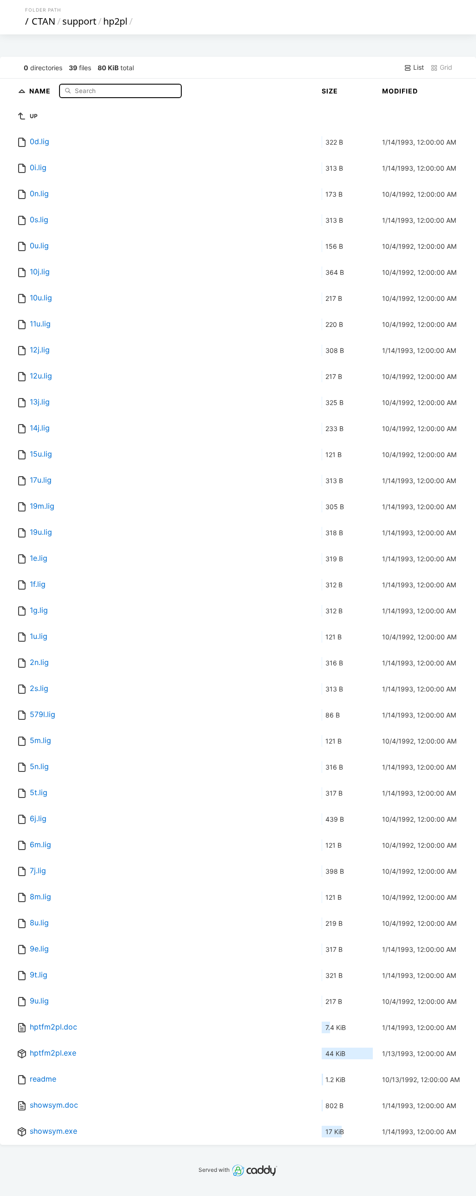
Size (330, 91)
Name (41, 90)
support (79, 21)
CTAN (43, 21)
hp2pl (115, 21)
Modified (400, 91)
